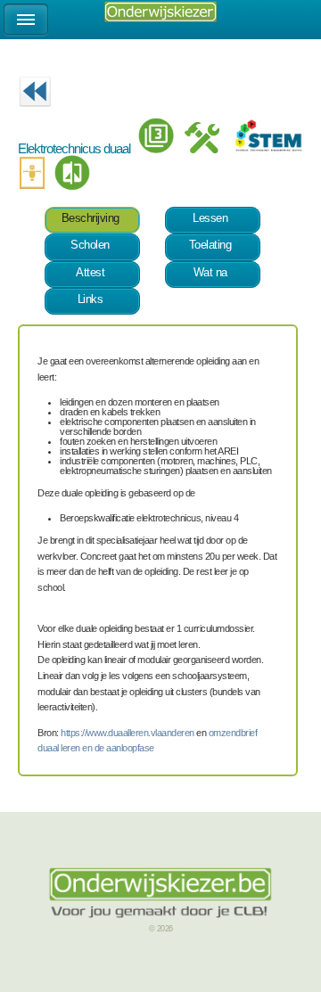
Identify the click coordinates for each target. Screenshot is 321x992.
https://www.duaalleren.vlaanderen (127, 732)
